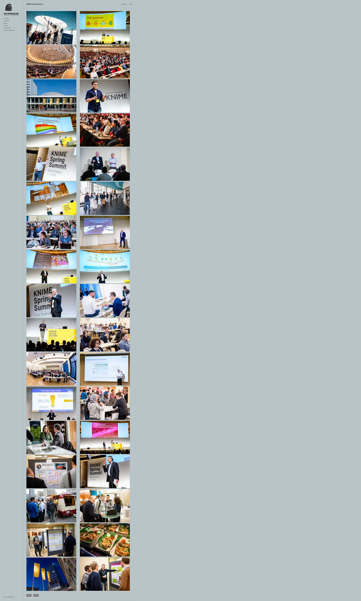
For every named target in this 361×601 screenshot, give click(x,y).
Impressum (7, 28)
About (5, 23)
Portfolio (6, 18)
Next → (131, 4)
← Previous (123, 4)
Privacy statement (9, 30)
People (36, 595)
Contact (6, 21)
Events (29, 595)
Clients (6, 25)
